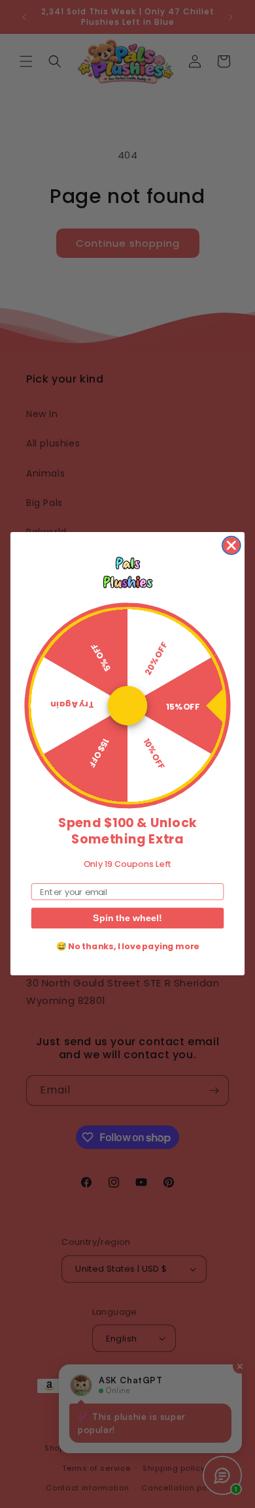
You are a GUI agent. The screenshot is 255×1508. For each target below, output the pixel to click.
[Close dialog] (231, 546)
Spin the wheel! (127, 918)
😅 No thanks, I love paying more (127, 946)
